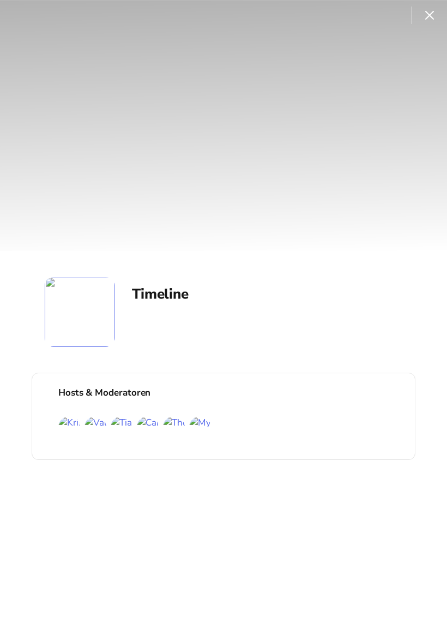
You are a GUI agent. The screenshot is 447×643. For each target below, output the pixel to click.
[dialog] (223, 321)
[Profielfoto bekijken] (79, 312)
